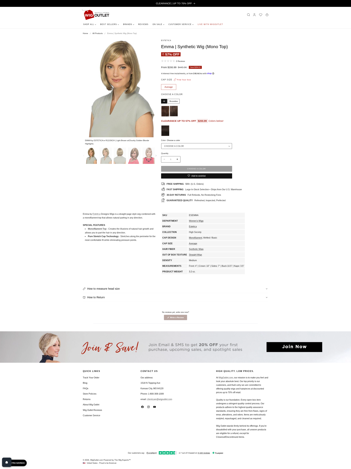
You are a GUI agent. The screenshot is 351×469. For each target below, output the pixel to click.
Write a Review (177, 318)
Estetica (166, 40)
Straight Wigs (195, 255)
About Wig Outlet (91, 404)
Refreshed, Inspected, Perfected (196, 200)
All (164, 101)
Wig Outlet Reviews (92, 410)
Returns (86, 399)
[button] (248, 14)
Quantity (164, 153)
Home (85, 33)
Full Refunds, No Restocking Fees (194, 195)
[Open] (6, 462)
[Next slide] (156, 156)
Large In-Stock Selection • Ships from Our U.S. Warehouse (204, 189)
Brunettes (173, 101)
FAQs (85, 388)
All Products (97, 33)
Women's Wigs (196, 221)
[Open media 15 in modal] (152, 43)
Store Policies (89, 394)
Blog (85, 383)
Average (193, 243)
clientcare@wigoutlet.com (159, 399)
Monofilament (195, 238)
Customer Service (91, 415)
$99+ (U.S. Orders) (185, 184)
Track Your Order (91, 377)
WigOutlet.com (226, 377)
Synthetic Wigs (196, 249)
